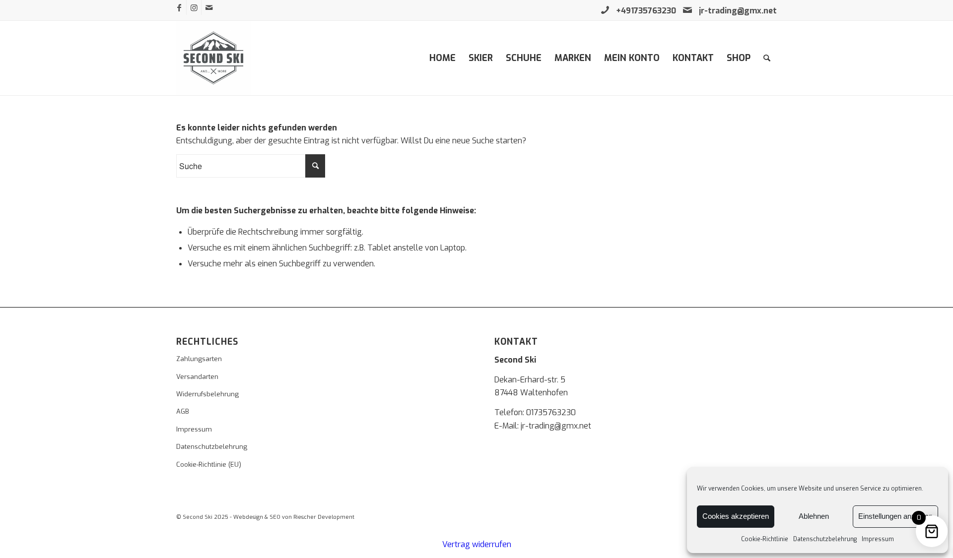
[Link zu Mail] (209, 7)
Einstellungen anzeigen (895, 516)
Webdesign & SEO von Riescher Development (293, 517)
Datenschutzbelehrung (825, 539)
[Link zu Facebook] (179, 7)
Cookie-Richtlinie (764, 539)
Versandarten (197, 376)
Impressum (878, 539)
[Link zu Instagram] (194, 7)
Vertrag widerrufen (476, 544)
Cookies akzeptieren (735, 516)
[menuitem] (442, 58)
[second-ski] (213, 58)
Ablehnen (814, 516)
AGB (182, 411)
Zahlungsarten (199, 359)
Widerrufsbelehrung (207, 394)
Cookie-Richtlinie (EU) (208, 464)
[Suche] (767, 58)
